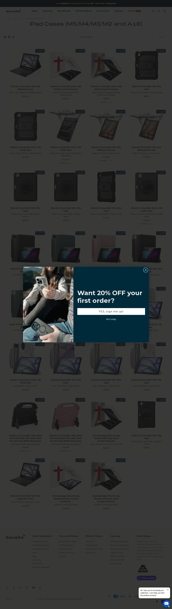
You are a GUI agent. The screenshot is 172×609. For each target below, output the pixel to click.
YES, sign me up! (111, 311)
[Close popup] (167, 589)
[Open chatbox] (166, 603)
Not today (111, 319)
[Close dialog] (146, 270)
